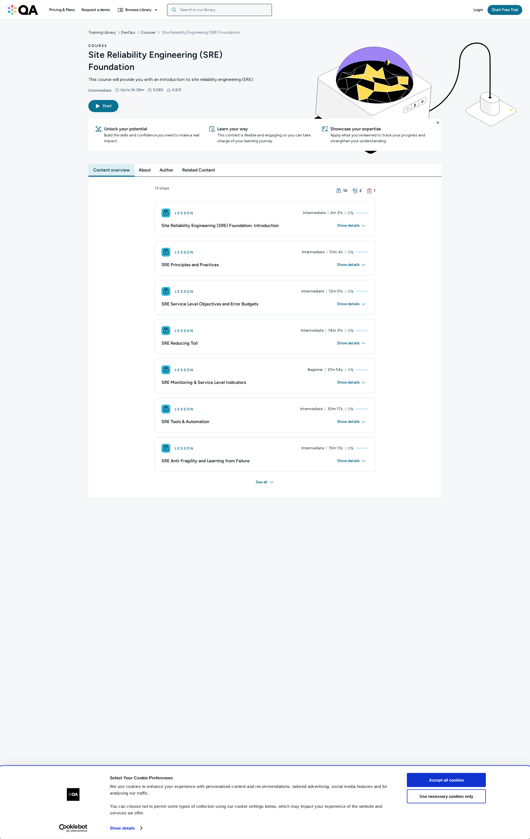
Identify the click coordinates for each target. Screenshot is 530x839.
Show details (122, 828)
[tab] (111, 170)
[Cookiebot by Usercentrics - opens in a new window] (73, 828)
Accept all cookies (446, 780)
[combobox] (219, 10)
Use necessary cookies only (446, 796)
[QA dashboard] (23, 10)
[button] (62, 10)
